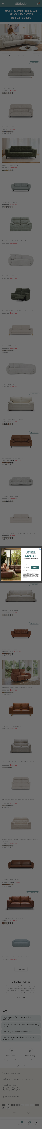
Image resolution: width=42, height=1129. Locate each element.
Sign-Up (35, 567)
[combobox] (24, 567)
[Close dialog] (40, 549)
